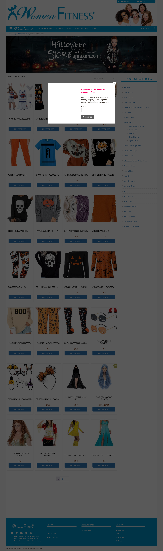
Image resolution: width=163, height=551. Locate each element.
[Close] (114, 83)
